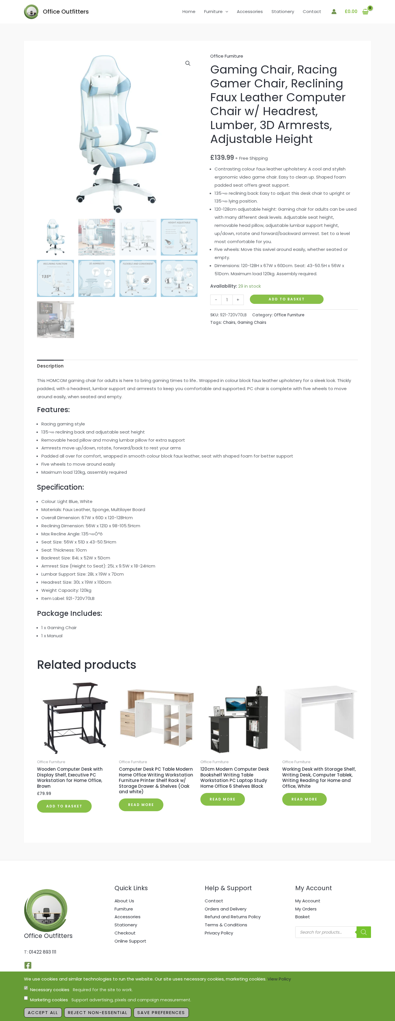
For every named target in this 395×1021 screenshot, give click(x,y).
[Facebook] (28, 965)
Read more (141, 804)
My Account (307, 901)
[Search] (364, 932)
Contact (312, 11)
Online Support (130, 941)
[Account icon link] (334, 11)
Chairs (229, 322)
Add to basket (287, 299)
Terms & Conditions (226, 925)
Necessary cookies (81, 990)
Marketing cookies (110, 1000)
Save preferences (161, 1012)
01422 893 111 (42, 952)
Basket (302, 917)
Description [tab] (50, 366)
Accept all (43, 1012)
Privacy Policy (219, 933)
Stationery (283, 11)
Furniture (213, 11)
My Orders (306, 909)
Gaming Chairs (251, 322)
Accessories (250, 11)
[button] (225, 11)
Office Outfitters (66, 12)
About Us (124, 901)
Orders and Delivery (225, 909)
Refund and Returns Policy (233, 917)
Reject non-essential (98, 1012)
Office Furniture (226, 56)
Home (188, 11)
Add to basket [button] (64, 806)
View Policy (279, 979)
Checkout (125, 933)
